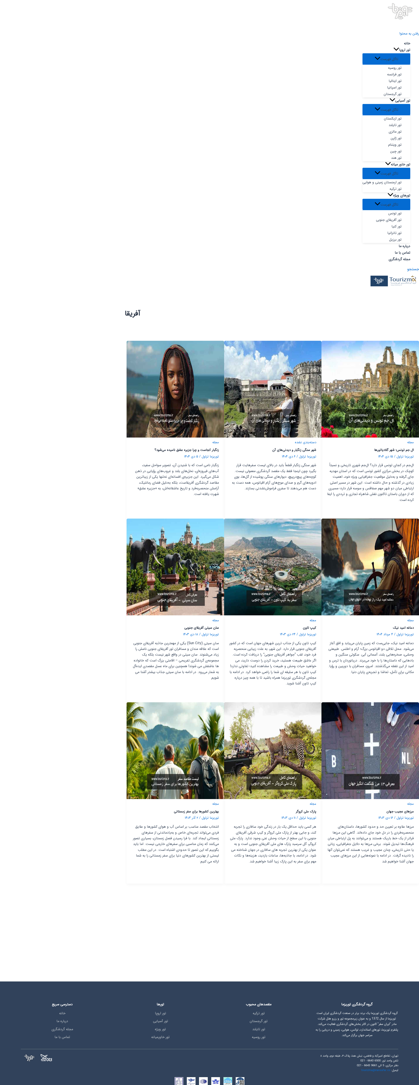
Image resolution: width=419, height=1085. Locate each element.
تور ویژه (160, 1029)
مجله (410, 442)
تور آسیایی (160, 1021)
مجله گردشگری (62, 1029)
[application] (396, 50)
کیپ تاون (309, 627)
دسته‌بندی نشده (305, 442)
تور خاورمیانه (160, 1037)
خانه (62, 1013)
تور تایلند (258, 1029)
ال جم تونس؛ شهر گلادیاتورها (394, 450)
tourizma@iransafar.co (375, 1070)
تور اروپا (160, 1013)
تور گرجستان (259, 1021)
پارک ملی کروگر (306, 811)
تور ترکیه (259, 1013)
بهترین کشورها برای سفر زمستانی (196, 811)
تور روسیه (258, 1037)
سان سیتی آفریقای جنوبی (201, 627)
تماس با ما (62, 1037)
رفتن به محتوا (409, 33)
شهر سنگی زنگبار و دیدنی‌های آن (294, 450)
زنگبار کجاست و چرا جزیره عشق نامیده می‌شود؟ (187, 450)
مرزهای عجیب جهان (400, 811)
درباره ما (62, 1021)
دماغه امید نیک (403, 627)
